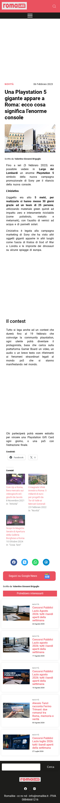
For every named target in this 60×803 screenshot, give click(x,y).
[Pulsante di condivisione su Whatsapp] (35, 562)
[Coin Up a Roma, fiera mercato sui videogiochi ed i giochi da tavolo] (15, 479)
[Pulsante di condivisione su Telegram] (46, 562)
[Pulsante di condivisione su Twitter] (24, 562)
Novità (9, 84)
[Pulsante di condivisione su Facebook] (13, 562)
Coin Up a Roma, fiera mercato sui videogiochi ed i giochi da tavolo (15, 492)
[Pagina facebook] (25, 789)
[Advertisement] (30, 51)
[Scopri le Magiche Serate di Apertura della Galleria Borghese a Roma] (15, 520)
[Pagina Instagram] (34, 789)
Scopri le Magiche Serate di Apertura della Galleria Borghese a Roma (15, 533)
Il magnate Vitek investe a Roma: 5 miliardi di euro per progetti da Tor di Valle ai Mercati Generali (37, 495)
